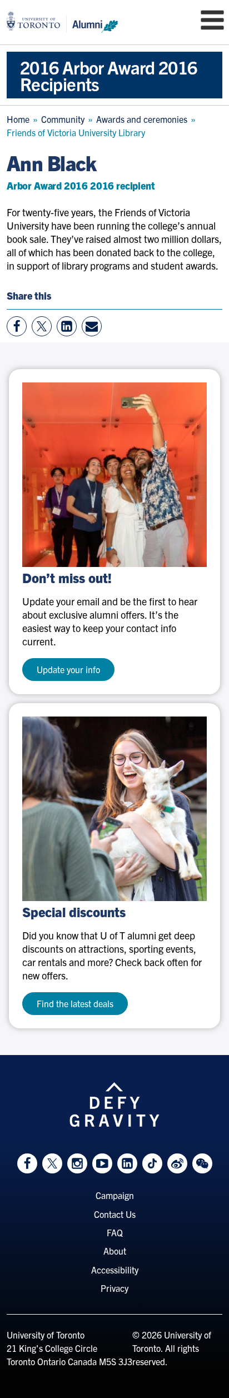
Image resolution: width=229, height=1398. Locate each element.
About (114, 1250)
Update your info (68, 669)
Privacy (114, 1287)
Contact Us (115, 1214)
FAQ (115, 1232)
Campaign (115, 1195)
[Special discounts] (114, 809)
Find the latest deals (75, 1003)
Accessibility (114, 1269)
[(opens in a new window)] (114, 474)
